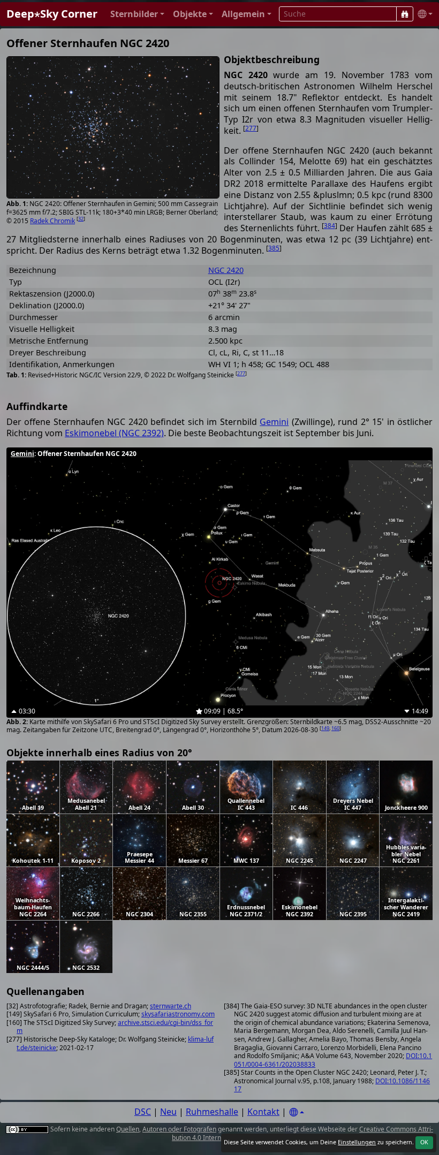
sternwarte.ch (170, 1005)
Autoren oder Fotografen (179, 1129)
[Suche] (404, 13)
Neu (168, 1112)
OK (424, 1142)
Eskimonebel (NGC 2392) (114, 433)
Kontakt (263, 1112)
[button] (137, 14)
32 (81, 218)
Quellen (127, 1129)
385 (273, 248)
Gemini (274, 422)
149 (325, 728)
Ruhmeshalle (212, 1112)
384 (329, 225)
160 (335, 728)
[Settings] (297, 1112)
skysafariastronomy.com (178, 1014)
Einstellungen (357, 1142)
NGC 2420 (226, 270)
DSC (142, 1112)
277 (250, 128)
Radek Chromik (52, 220)
